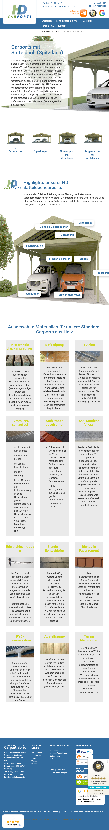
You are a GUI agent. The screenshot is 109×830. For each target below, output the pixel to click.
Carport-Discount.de (12, 752)
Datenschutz (55, 756)
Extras (33, 758)
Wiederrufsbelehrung (58, 753)
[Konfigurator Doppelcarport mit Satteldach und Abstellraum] (93, 143)
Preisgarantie (36, 753)
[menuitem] (46, 20)
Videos (34, 761)
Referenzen (36, 755)
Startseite (46, 31)
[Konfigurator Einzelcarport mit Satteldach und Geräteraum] (67, 143)
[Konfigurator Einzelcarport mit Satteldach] (16, 143)
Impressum (54, 750)
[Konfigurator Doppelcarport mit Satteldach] (42, 143)
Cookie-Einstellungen (58, 772)
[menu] (54, 23)
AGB (51, 759)
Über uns (34, 764)
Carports (59, 31)
